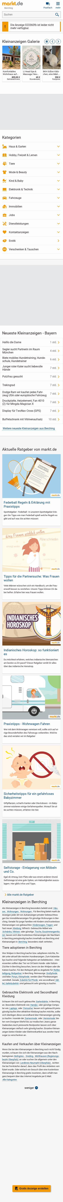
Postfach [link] (48, 7)
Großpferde (51, 973)
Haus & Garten (17, 146)
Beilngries (19, 1056)
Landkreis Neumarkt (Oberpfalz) (35, 1063)
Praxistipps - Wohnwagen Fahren (27, 724)
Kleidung (17, 928)
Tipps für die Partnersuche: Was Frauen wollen (31, 578)
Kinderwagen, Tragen (43, 925)
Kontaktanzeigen (19, 232)
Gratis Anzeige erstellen (33, 1188)
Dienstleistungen (19, 223)
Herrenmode (49, 1018)
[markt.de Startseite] (12, 3)
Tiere (12, 163)
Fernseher (28, 1008)
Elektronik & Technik (21, 189)
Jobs (12, 215)
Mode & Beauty (18, 172)
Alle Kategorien (10, 1079)
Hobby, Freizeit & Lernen (23, 155)
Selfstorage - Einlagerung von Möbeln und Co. (30, 869)
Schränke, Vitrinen (11, 931)
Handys (34, 1005)
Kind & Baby (16, 180)
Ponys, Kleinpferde (20, 976)
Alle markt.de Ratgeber (20, 894)
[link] (11, 64)
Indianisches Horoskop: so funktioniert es (31, 652)
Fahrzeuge (15, 198)
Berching (22, 941)
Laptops (13, 1008)
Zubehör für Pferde (29, 980)
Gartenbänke (42, 1001)
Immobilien (15, 206)
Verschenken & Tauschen (24, 249)
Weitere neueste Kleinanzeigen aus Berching (29, 428)
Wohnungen (12, 911)
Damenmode (31, 1018)
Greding (29, 1056)
